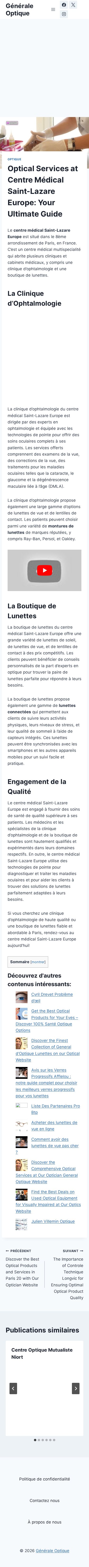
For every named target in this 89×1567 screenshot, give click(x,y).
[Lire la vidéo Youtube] (44, 570)
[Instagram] (64, 14)
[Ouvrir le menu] (53, 9)
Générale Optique (52, 1550)
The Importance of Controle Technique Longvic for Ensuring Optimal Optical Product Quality (67, 1274)
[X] (73, 5)
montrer (38, 962)
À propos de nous (44, 1522)
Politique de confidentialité (44, 1479)
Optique (14, 159)
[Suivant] (76, 1388)
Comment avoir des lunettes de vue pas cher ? (47, 1145)
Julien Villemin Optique (53, 1221)
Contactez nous (45, 1500)
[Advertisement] (44, 70)
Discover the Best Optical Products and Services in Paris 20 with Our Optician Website (22, 1268)
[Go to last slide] (13, 1388)
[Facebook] (64, 5)
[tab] (35, 1440)
